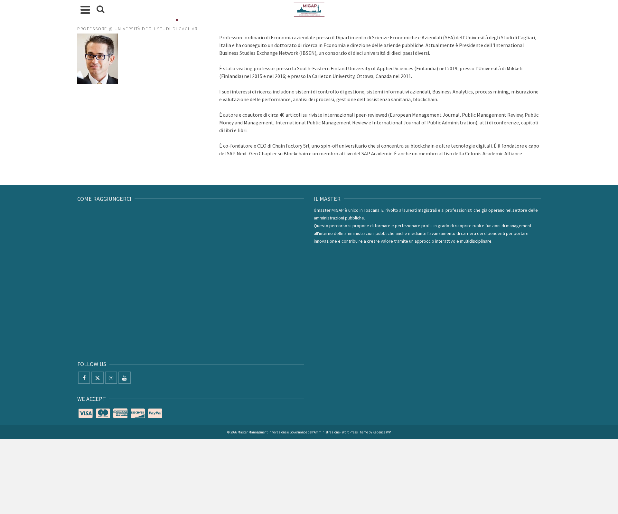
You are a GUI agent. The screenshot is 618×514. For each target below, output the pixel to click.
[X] (97, 378)
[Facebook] (84, 378)
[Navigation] (85, 9)
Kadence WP (382, 432)
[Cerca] (100, 9)
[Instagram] (111, 378)
